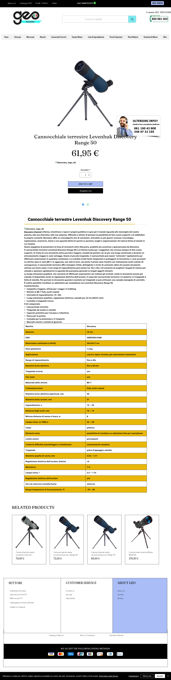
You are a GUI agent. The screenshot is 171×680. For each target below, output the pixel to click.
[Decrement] (82, 175)
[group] (85, 540)
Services (69, 595)
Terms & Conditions (87, 636)
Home (26, 50)
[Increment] (89, 175)
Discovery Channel (33, 232)
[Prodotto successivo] (162, 540)
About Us (12, 3)
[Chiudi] (167, 676)
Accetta (160, 676)
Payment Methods (116, 636)
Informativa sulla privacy (108, 676)
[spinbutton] (85, 175)
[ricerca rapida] (132, 19)
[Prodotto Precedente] (8, 540)
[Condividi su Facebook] (83, 205)
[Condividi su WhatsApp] (87, 205)
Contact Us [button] (70, 591)
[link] (79, 219)
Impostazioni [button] (134, 676)
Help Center (70, 599)
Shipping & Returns (56, 636)
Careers (121, 595)
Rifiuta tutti (147, 676)
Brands (120, 599)
